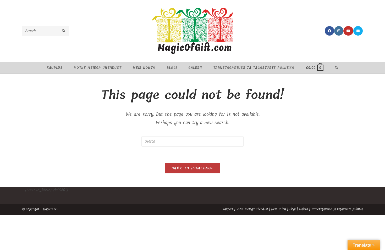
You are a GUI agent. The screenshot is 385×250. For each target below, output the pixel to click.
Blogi (292, 209)
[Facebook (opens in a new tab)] (329, 31)
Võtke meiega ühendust (252, 209)
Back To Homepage (192, 168)
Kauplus (228, 209)
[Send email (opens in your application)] (358, 31)
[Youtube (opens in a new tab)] (348, 31)
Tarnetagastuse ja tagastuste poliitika (337, 209)
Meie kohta (278, 209)
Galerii (303, 209)
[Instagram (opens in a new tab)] (338, 31)
